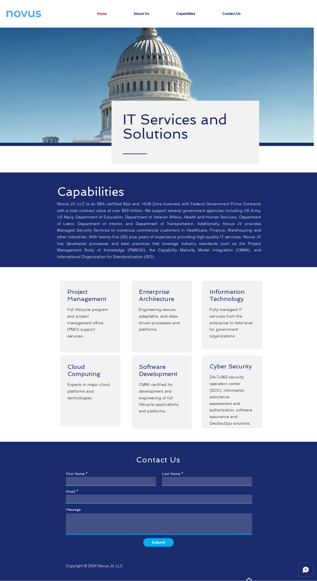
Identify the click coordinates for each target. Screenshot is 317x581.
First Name (75, 474)
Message (73, 509)
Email (70, 491)
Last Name (171, 474)
